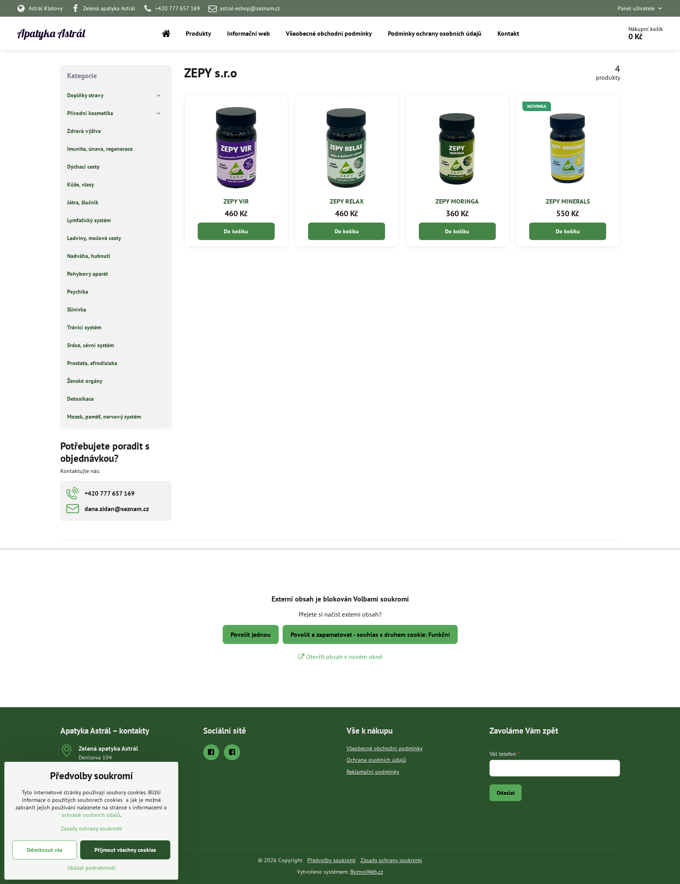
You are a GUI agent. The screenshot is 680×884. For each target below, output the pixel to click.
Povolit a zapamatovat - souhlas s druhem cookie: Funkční (370, 634)
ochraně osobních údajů (91, 815)
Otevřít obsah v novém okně (343, 657)
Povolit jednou (251, 634)
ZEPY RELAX (347, 201)
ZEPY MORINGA (457, 201)
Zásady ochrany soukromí (391, 860)
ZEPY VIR (236, 201)
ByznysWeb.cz (366, 871)
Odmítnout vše (44, 849)
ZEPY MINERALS (568, 201)
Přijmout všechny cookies (125, 849)
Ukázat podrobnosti (91, 867)
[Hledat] (594, 33)
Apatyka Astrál (51, 33)
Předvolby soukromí (331, 860)
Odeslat (506, 792)
